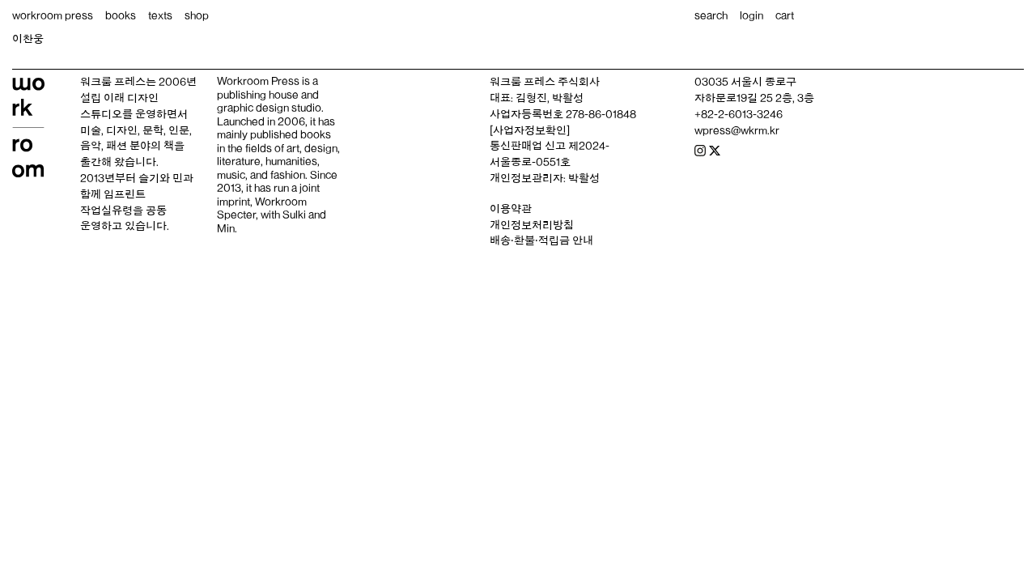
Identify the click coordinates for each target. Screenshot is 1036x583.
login (751, 15)
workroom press (52, 15)
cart (784, 15)
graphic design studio (269, 107)
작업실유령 (106, 210)
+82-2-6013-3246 (738, 114)
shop (197, 15)
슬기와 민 (160, 178)
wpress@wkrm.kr (736, 130)
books (120, 15)
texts (160, 15)
